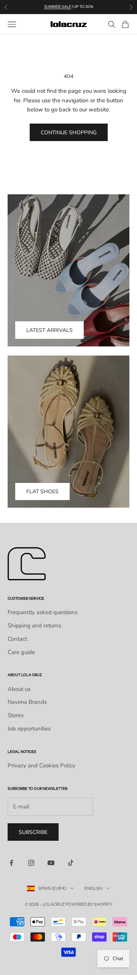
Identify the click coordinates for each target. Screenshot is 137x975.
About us (19, 689)
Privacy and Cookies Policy (41, 765)
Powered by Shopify (88, 904)
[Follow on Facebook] (11, 863)
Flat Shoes (42, 491)
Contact (17, 639)
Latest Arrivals (49, 330)
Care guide (21, 652)
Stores (16, 715)
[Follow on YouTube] (51, 863)
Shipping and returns (34, 625)
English (93, 888)
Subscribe (33, 832)
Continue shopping (69, 132)
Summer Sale (57, 6)
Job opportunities (29, 728)
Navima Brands (27, 702)
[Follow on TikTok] (71, 863)
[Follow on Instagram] (31, 863)
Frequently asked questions (43, 612)
